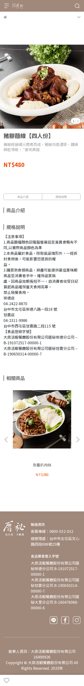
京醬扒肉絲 (42, 464)
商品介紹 (22, 197)
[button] (77, 439)
